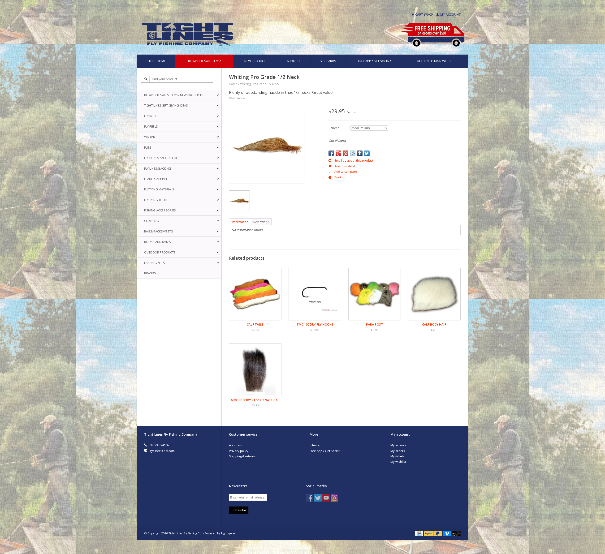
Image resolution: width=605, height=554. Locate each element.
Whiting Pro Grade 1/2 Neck (259, 84)
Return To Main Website (435, 61)
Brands (150, 273)
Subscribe (239, 510)
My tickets (397, 456)
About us (294, 61)
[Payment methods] (419, 533)
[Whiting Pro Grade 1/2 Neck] (266, 145)
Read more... (238, 98)
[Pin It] (345, 153)
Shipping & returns (242, 456)
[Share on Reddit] (352, 153)
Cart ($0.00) (424, 14)
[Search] (146, 79)
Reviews (261, 222)
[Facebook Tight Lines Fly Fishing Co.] (309, 498)
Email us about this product (353, 160)
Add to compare (345, 171)
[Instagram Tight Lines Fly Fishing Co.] (334, 498)
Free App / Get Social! (374, 61)
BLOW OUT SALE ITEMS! (204, 61)
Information (240, 222)
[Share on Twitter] (367, 153)
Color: (333, 128)
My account (450, 14)
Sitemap (315, 445)
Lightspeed (228, 533)
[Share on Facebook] (331, 153)
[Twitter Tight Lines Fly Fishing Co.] (318, 498)
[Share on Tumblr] (360, 153)
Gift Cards (328, 61)
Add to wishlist (344, 166)
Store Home (156, 61)
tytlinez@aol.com (162, 451)
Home (233, 84)
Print (337, 177)
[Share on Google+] (338, 153)
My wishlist (398, 462)
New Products (256, 61)
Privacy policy (238, 451)
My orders (397, 451)
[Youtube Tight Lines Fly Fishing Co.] (326, 498)
